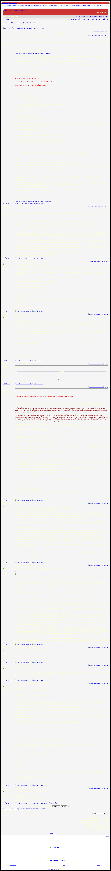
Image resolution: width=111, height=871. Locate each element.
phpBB (51, 833)
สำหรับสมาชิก (43, 5)
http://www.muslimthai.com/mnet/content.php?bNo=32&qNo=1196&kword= (33, 53)
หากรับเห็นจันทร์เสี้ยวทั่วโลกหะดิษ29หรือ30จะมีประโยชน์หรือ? (19, 23)
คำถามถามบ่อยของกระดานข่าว (84, 16)
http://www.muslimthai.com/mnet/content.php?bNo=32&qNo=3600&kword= (33, 201)
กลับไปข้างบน (6, 203)
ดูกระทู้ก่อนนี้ (96, 31)
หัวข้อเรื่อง (89, 5)
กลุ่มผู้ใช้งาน (104, 19)
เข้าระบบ (6, 19)
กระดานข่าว (26, 5)
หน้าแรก (14, 5)
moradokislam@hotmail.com (57, 860)
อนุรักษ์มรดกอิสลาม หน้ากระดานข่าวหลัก (28, 28)
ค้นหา (96, 16)
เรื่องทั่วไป (43, 28)
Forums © (107, 836)
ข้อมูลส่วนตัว (74, 19)
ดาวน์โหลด (59, 5)
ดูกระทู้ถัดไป (104, 31)
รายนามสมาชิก (103, 16)
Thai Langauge (99, 5)
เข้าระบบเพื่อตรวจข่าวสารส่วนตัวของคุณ (89, 19)
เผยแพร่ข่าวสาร (76, 5)
